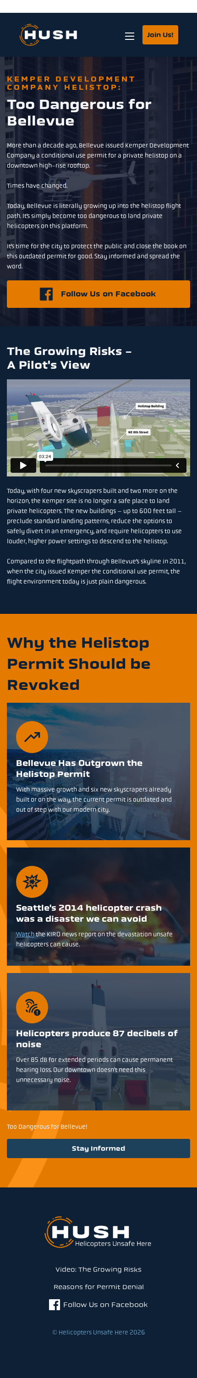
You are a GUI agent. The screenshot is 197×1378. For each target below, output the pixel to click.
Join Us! (160, 35)
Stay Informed (98, 1149)
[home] (58, 34)
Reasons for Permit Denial (99, 1287)
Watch (25, 934)
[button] (129, 34)
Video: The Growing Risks (98, 1269)
